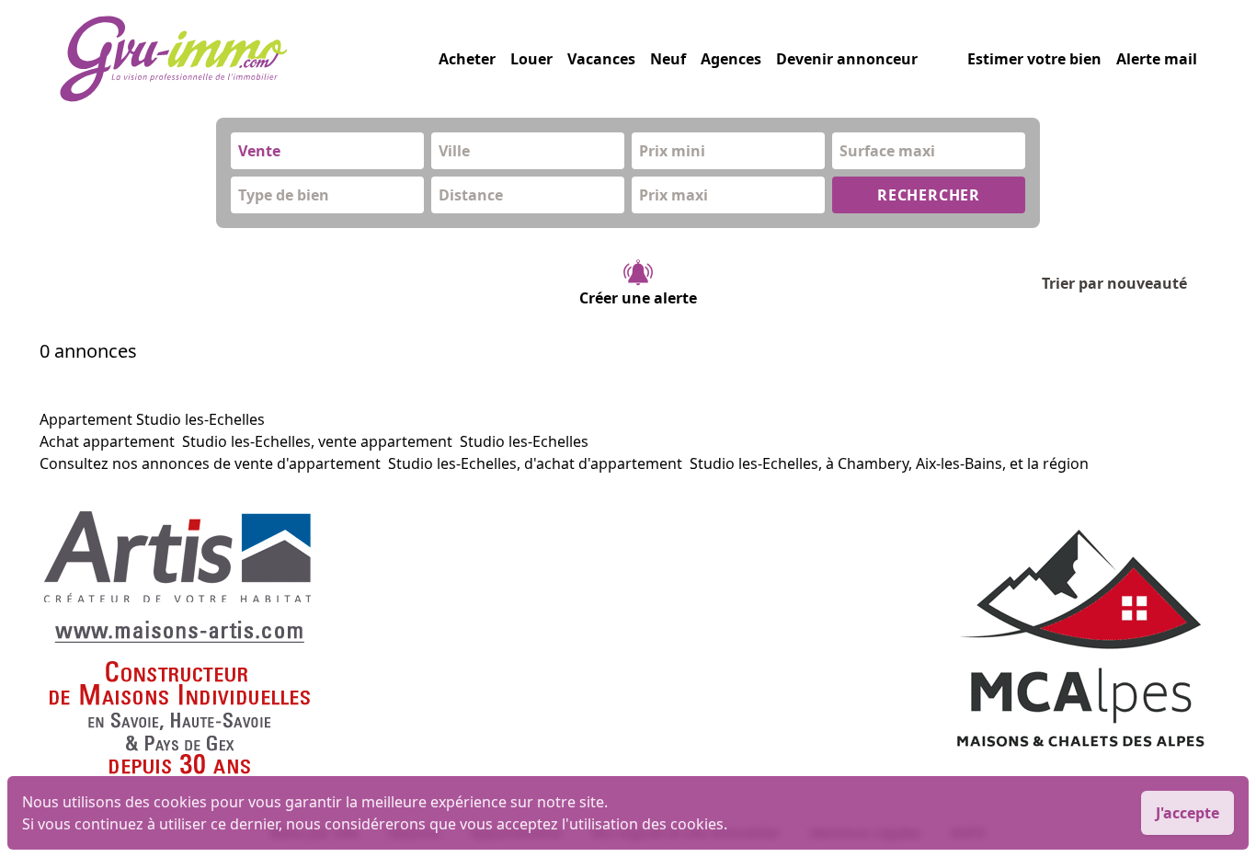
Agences (731, 59)
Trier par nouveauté (1114, 283)
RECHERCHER (928, 195)
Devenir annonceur (847, 59)
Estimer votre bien (1034, 59)
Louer (531, 59)
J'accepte (1187, 813)
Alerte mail (1156, 59)
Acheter (467, 59)
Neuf (668, 59)
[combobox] (327, 150)
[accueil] (249, 59)
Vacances (601, 59)
